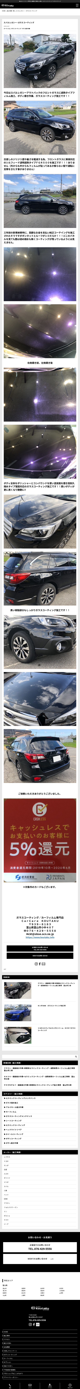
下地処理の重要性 (10, 1370)
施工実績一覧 (10, 11)
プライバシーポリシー (11, 1377)
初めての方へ (8, 1366)
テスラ (6, 1220)
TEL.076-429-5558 (37, 1320)
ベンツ (6, 1195)
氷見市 (61, 1288)
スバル (6, 1186)
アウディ (7, 1203)
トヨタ (6, 1161)
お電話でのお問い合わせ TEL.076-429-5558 (40, 948)
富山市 (4, 1288)
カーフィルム (7, 28)
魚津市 (42, 1288)
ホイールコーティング (14, 1134)
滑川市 (4, 1291)
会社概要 (7, 1347)
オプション (7, 1362)
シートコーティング (14, 1120)
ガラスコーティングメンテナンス (19, 1116)
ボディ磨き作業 (26, 28)
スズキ (6, 1174)
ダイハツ (7, 1178)
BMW (6, 1199)
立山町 (4, 1295)
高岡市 (23, 1288)
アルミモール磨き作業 (14, 1107)
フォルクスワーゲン (11, 1207)
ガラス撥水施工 (12, 1102)
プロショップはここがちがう (13, 1373)
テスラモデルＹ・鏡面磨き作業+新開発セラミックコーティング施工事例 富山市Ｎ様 (37, 1085)
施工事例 (7, 1336)
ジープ (6, 1224)
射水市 (23, 1293)
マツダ (6, 1182)
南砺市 (4, 1293)
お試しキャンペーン (10, 1351)
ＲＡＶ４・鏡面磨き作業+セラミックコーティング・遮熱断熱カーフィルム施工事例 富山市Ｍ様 (39, 1077)
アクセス (7, 1339)
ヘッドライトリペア (14, 1129)
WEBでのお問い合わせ (40, 956)
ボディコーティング (16, 28)
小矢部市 (61, 1291)
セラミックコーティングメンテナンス (21, 1098)
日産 (5, 1169)
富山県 (5, 1285)
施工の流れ (7, 1343)
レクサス (7, 1157)
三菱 (5, 1190)
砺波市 (42, 1291)
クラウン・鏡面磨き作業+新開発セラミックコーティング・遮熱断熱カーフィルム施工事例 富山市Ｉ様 (40, 1069)
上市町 (61, 1293)
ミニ (5, 1211)
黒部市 (23, 1291)
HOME (4, 11)
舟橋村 (42, 1293)
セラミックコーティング (15, 1125)
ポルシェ (7, 1216)
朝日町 (42, 1295)
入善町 (23, 1295)
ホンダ (6, 1165)
